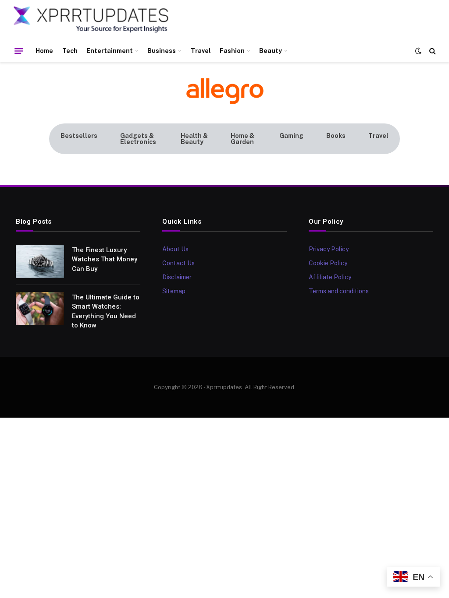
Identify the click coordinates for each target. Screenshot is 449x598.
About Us (175, 249)
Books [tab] (336, 135)
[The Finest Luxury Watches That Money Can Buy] (40, 261)
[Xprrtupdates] (91, 19)
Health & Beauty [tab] (194, 138)
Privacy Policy (329, 249)
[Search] (432, 51)
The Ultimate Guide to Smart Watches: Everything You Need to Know (105, 311)
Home (44, 50)
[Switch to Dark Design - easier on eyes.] (418, 50)
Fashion (232, 50)
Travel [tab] (378, 135)
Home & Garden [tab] (242, 138)
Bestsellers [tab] (79, 135)
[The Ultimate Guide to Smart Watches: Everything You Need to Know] (40, 308)
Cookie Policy (328, 263)
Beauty (270, 50)
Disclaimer (177, 277)
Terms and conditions (339, 291)
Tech (70, 50)
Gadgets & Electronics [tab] (138, 138)
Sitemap (173, 291)
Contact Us (178, 263)
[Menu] (18, 50)
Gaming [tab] (291, 135)
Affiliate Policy (330, 277)
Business (161, 50)
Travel (201, 50)
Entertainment (109, 50)
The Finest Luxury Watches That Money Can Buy (104, 259)
